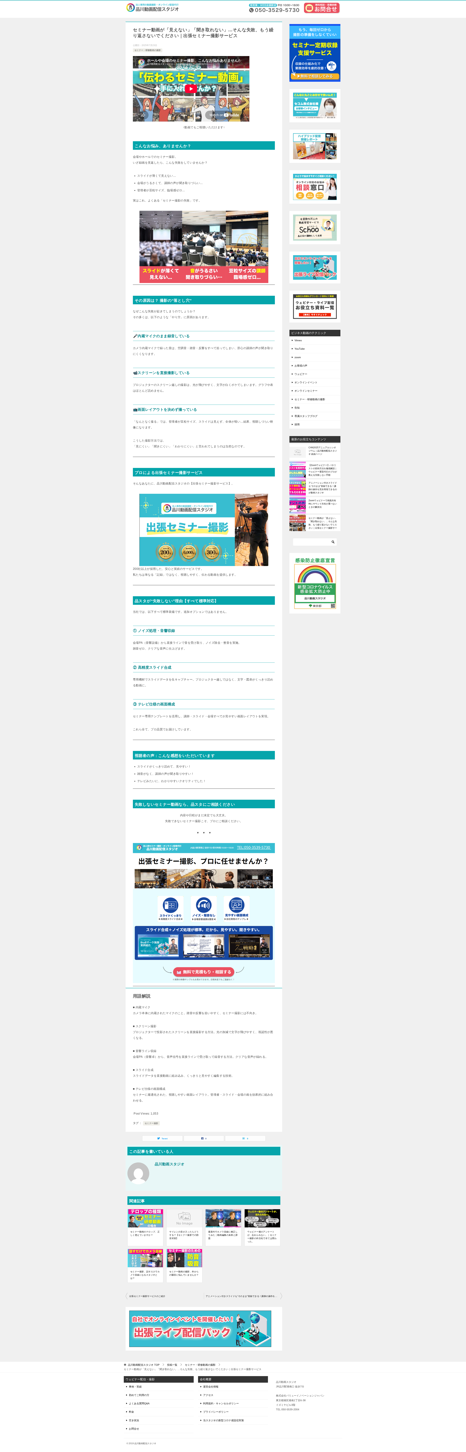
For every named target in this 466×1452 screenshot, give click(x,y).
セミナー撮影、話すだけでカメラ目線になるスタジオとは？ (145, 1274)
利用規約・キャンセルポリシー (221, 1403)
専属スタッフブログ (306, 416)
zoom (298, 357)
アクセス (208, 1395)
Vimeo (298, 340)
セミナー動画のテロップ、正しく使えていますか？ (145, 1233)
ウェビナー (301, 374)
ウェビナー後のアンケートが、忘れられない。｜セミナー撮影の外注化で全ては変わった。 (262, 1237)
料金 (131, 1411)
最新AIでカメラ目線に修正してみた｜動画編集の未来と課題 (223, 1235)
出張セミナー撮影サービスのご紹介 (147, 1296)
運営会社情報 (210, 1386)
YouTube (300, 348)
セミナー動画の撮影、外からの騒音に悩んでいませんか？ (184, 1273)
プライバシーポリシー (216, 1411)
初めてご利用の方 (139, 1395)
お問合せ (134, 1428)
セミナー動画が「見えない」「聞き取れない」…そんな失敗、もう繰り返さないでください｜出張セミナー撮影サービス (323, 523)
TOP (143, 1364)
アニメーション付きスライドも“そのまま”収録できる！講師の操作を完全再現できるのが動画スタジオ (244, 1296)
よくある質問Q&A (139, 1403)
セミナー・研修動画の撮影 (148, 50)
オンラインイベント (306, 382)
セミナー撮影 (151, 1123)
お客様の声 (301, 365)
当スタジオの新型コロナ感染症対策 (223, 1420)
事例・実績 (135, 1386)
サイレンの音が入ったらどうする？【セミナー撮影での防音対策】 (184, 1235)
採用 (297, 424)
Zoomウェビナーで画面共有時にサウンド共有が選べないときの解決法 (323, 503)
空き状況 (134, 1420)
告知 (297, 407)
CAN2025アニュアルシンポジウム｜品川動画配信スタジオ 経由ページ (323, 450)
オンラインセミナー (306, 390)
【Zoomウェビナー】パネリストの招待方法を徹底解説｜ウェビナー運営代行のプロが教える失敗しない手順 (323, 470)
